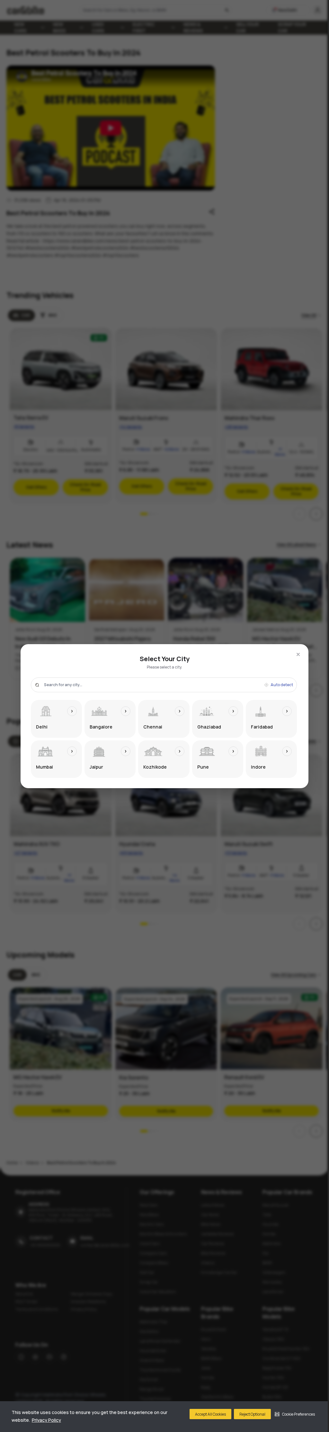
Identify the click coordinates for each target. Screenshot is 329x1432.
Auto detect (282, 684)
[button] (294, 1414)
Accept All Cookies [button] (210, 1414)
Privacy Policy (46, 1420)
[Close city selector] (298, 654)
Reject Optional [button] (252, 1414)
